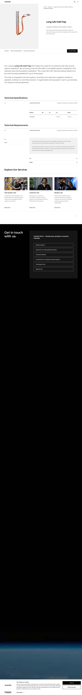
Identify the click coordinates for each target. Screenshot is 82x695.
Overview (6, 50)
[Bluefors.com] (7, 1)
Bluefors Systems (40, 245)
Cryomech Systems (41, 254)
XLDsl (5, 142)
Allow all (72, 682)
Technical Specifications (16, 50)
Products (50, 7)
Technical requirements (29, 50)
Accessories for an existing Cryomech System (48, 259)
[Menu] (78, 1)
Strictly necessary (72, 687)
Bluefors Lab (39, 269)
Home (45, 7)
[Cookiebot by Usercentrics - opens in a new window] (8, 692)
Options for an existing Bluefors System (46, 249)
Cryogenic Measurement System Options (63, 7)
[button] (74, 1)
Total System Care (40, 264)
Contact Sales (72, 50)
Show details (19, 692)
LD (5, 139)
